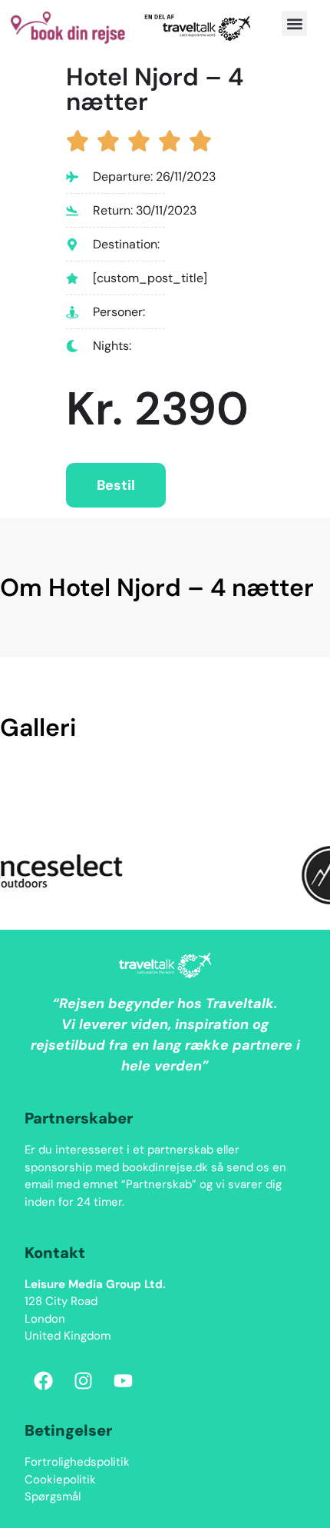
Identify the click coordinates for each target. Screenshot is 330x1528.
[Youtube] (123, 1380)
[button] (294, 23)
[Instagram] (83, 1380)
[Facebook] (44, 1380)
